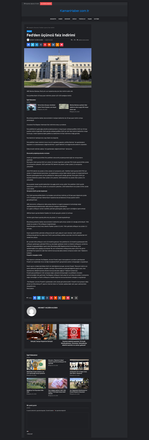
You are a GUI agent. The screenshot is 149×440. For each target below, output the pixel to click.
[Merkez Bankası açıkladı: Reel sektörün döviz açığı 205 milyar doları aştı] (64, 106)
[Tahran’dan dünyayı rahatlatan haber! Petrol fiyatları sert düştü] (31, 107)
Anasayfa (53, 19)
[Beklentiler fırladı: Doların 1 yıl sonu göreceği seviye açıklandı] (36, 364)
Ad (28, 431)
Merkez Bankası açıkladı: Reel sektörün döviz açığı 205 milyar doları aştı (79, 107)
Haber (60, 19)
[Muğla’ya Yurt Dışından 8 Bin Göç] (36, 383)
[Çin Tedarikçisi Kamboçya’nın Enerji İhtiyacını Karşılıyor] (79, 383)
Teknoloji (82, 19)
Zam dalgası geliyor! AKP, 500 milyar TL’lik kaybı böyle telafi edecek (57, 392)
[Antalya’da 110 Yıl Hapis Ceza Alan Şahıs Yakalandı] (79, 364)
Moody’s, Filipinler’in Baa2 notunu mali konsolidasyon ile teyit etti (57, 361)
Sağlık (74, 19)
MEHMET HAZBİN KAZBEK (36, 40)
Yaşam (90, 19)
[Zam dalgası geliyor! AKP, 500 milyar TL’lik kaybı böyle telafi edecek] (57, 383)
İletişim (96, 19)
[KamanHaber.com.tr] (74, 11)
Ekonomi (67, 19)
